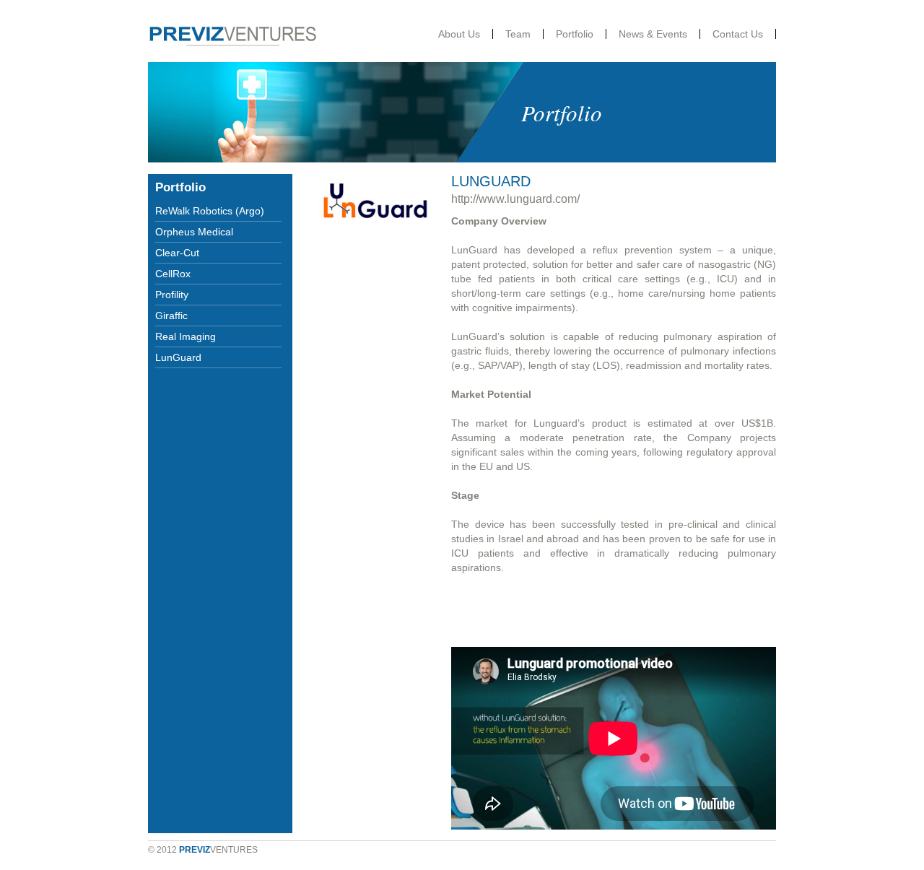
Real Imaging (185, 336)
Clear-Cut (177, 252)
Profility (171, 294)
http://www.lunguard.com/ (515, 199)
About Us (459, 34)
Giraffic (171, 315)
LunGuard (178, 357)
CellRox (173, 273)
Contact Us (737, 34)
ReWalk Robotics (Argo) (209, 211)
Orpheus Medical (194, 232)
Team (518, 34)
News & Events (653, 34)
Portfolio (574, 34)
